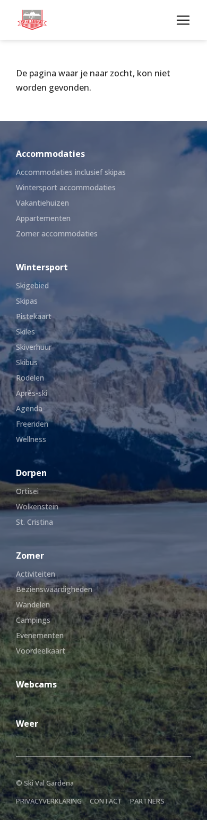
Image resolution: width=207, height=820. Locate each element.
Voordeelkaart (40, 651)
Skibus (27, 362)
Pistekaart (33, 316)
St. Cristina (34, 522)
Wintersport (42, 267)
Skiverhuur (33, 347)
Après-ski (31, 393)
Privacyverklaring (49, 801)
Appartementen (43, 218)
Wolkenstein (37, 506)
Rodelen (30, 378)
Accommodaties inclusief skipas (71, 172)
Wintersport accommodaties (66, 187)
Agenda (29, 408)
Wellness (31, 439)
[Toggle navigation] (183, 20)
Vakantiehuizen (42, 203)
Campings (33, 620)
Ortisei (27, 491)
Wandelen (33, 604)
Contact (106, 801)
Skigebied (32, 285)
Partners (147, 801)
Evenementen (40, 635)
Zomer (30, 555)
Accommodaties (50, 154)
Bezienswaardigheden (54, 589)
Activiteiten (35, 574)
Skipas (27, 301)
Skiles (25, 332)
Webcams (36, 684)
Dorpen (31, 473)
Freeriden (32, 424)
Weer (27, 723)
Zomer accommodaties (57, 233)
